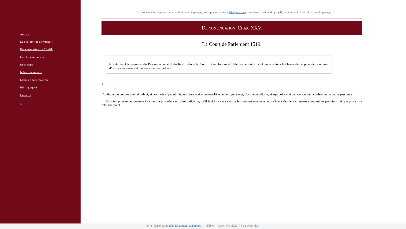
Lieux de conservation (34, 79)
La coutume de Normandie (36, 41)
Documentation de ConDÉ (36, 49)
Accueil (25, 34)
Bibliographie (29, 87)
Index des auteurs (31, 72)
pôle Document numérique (185, 225)
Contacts (25, 95)
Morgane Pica (237, 12)
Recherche (26, 64)
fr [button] (21, 104)
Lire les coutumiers (32, 57)
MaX (256, 225)
